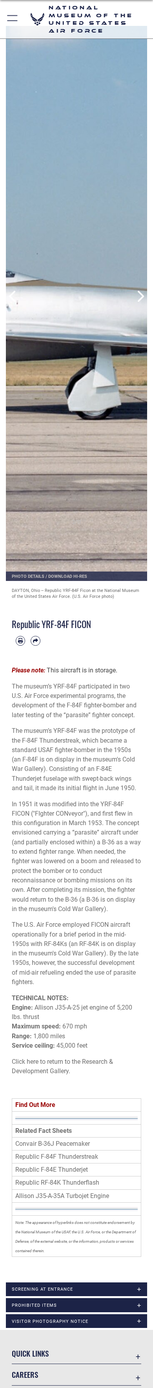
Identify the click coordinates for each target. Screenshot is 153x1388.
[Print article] (20, 640)
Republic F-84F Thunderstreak (56, 1156)
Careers (25, 1374)
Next (140, 296)
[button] (13, 19)
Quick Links (30, 1353)
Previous (13, 296)
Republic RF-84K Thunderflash (57, 1182)
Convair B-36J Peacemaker (52, 1143)
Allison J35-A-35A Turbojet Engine (62, 1196)
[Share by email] (35, 640)
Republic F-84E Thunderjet (51, 1169)
